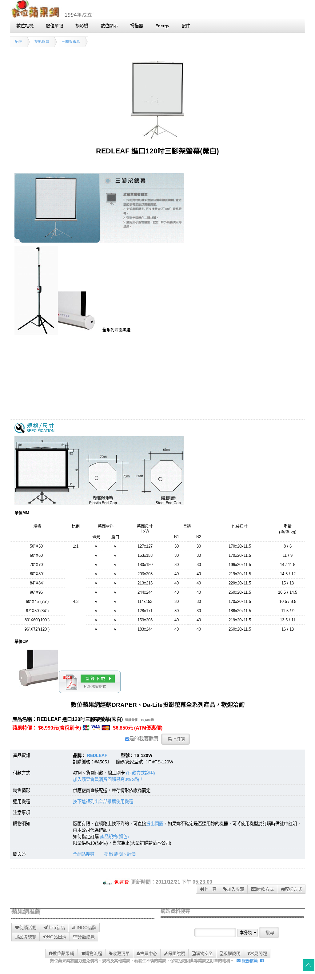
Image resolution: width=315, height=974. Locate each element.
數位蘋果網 (63, 953)
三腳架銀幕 (71, 42)
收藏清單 (121, 953)
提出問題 (154, 823)
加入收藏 (235, 889)
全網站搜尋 (83, 854)
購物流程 (93, 953)
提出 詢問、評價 (120, 854)
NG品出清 (56, 936)
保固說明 (176, 953)
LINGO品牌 (85, 927)
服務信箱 (249, 960)
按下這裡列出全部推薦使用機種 (103, 801)
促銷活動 (28, 927)
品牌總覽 (27, 936)
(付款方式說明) (140, 772)
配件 (18, 42)
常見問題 (258, 953)
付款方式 (265, 889)
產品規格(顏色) (114, 836)
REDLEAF (97, 755)
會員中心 (148, 953)
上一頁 (210, 889)
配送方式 (293, 889)
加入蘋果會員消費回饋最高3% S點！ (108, 779)
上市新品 (56, 927)
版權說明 (232, 953)
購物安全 (204, 953)
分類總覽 (86, 936)
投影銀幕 (41, 42)
